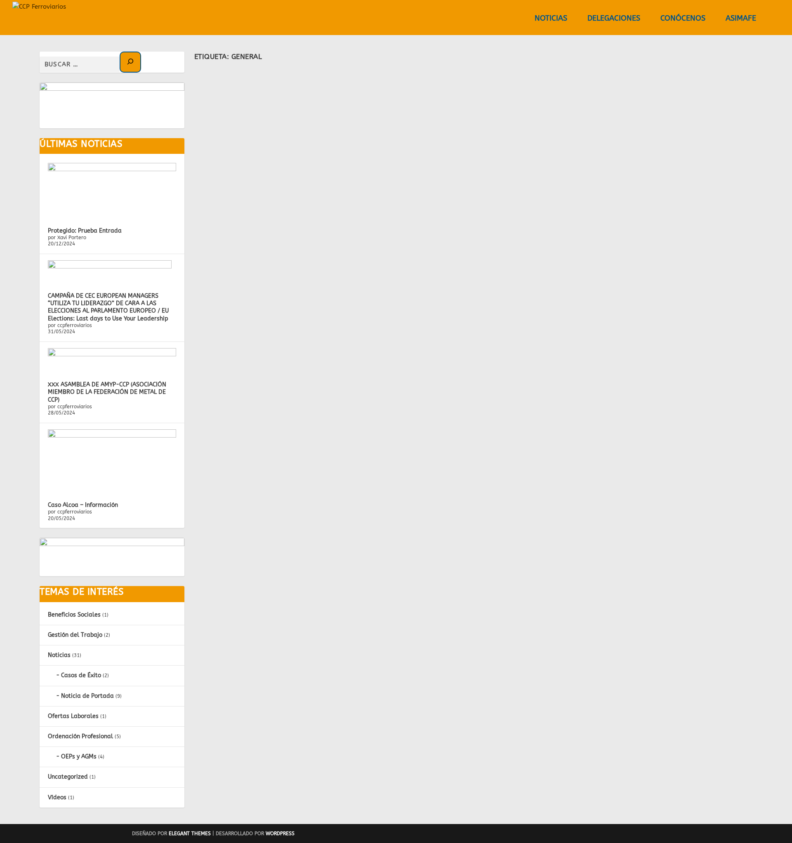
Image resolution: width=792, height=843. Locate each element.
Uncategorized (68, 776)
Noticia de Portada (87, 695)
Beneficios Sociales (74, 614)
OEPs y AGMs (79, 756)
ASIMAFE (741, 19)
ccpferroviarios (253, 104)
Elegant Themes (190, 833)
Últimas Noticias (81, 144)
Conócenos (682, 19)
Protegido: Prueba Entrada (85, 230)
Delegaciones (613, 19)
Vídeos (57, 797)
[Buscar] (130, 62)
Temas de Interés (82, 591)
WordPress (280, 833)
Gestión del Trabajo (75, 634)
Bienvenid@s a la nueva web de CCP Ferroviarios (297, 91)
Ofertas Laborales (73, 716)
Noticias (551, 19)
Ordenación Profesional (80, 736)
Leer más (223, 173)
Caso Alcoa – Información (83, 505)
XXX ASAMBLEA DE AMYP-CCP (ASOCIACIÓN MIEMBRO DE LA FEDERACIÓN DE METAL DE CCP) (107, 392)
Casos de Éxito (81, 675)
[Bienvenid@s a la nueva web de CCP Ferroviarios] (400, 73)
